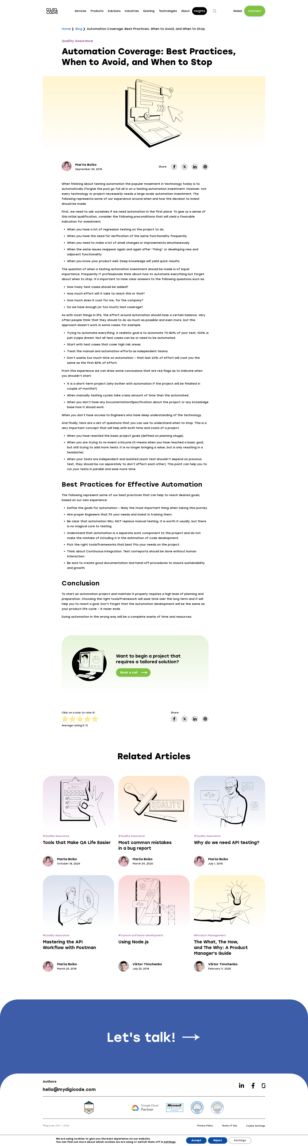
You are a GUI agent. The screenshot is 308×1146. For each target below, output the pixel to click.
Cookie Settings (255, 1126)
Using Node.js (133, 941)
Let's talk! (141, 1037)
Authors (50, 1082)
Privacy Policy (205, 1125)
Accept (196, 1140)
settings (170, 1142)
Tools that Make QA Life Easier (77, 842)
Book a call (128, 672)
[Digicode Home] (52, 11)
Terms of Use (229, 1125)
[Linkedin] (241, 1085)
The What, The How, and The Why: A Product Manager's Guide (221, 947)
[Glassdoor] (263, 1085)
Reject (217, 1140)
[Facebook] (253, 1085)
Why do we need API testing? (226, 842)
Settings (240, 1140)
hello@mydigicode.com (69, 1089)
